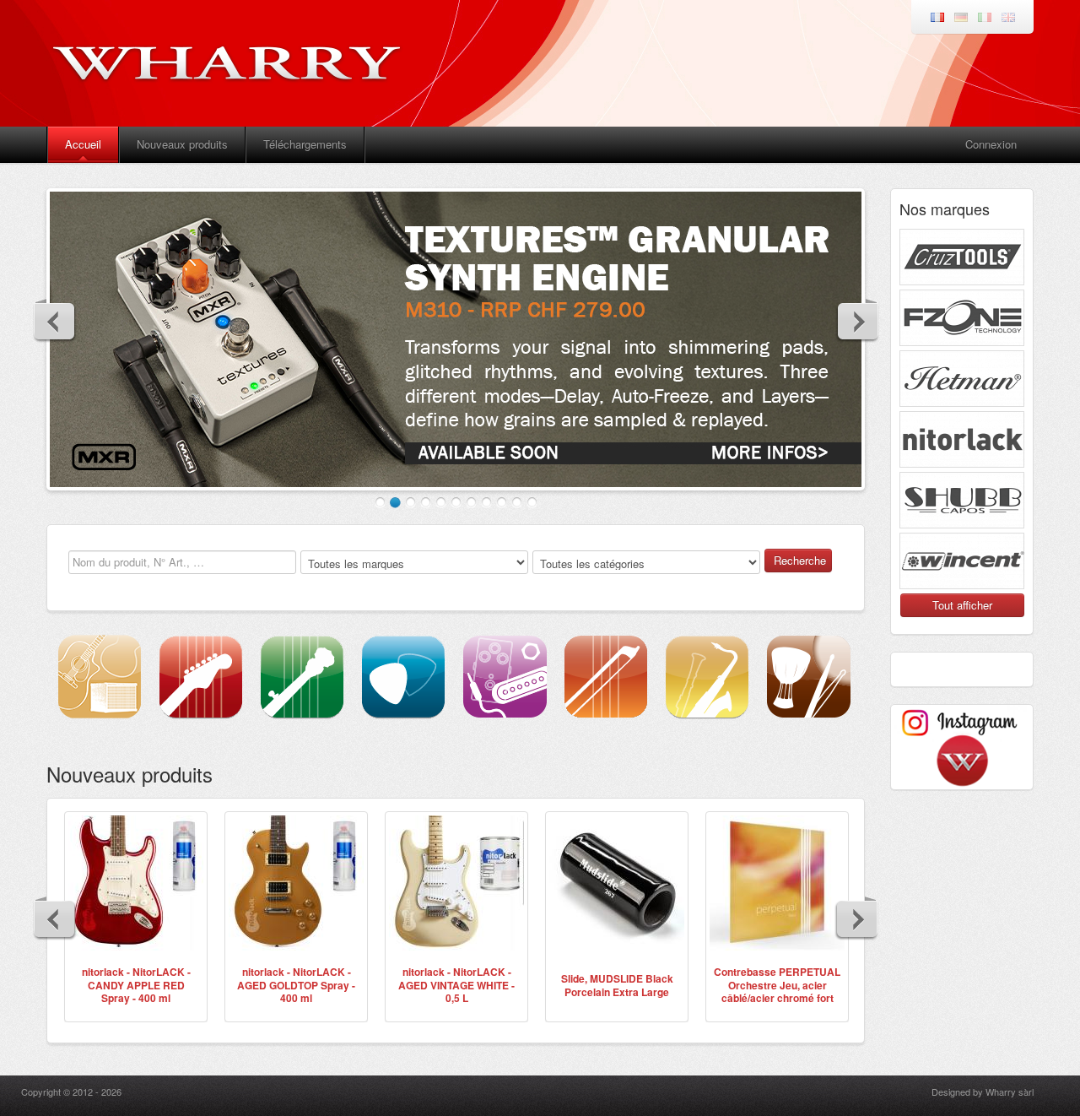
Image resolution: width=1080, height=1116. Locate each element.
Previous (55, 321)
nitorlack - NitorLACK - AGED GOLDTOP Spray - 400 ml (296, 984)
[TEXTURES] (455, 339)
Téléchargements (305, 144)
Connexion (991, 144)
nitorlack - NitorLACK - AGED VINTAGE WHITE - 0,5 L (456, 984)
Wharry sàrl (1010, 1091)
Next (857, 321)
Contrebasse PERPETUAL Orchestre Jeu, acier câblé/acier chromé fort (777, 984)
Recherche (800, 560)
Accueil (83, 144)
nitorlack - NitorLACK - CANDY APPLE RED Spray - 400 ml (136, 984)
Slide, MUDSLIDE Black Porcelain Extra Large (617, 985)
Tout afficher (962, 605)
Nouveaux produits (182, 144)
